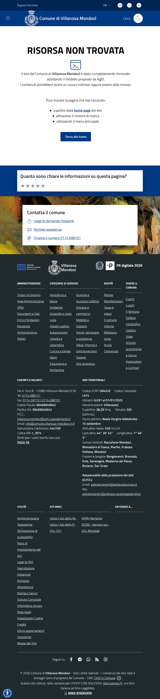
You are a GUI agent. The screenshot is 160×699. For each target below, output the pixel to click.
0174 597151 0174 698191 (41, 400)
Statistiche (24, 637)
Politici (21, 338)
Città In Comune (104, 678)
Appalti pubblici (59, 326)
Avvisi (108, 345)
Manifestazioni (113, 301)
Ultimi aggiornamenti (30, 630)
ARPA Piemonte (92, 518)
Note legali (24, 612)
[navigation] (7, 18)
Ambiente (56, 307)
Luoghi (130, 305)
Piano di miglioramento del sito (29, 549)
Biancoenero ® (112, 683)
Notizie (108, 295)
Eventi (130, 299)
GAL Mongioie (91, 530)
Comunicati (111, 351)
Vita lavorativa (85, 363)
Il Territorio (132, 311)
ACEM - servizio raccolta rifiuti (101, 524)
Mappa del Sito (26, 643)
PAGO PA (23, 442)
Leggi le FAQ (25, 562)
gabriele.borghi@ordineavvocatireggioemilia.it (111, 494)
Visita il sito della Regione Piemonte (73, 518)
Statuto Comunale (29, 599)
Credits (21, 624)
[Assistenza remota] (119, 678)
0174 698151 (31, 395)
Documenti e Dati (28, 313)
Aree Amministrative (30, 301)
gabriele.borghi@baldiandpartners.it (114, 484)
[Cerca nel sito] (138, 18)
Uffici (20, 307)
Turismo (81, 357)
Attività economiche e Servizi (133, 349)
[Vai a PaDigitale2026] (119, 265)
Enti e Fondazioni (28, 320)
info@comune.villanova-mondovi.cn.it (50, 423)
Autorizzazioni (59, 332)
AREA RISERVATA (80, 693)
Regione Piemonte (27, 5)
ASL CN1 (55, 530)
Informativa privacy (29, 605)
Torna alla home (75, 136)
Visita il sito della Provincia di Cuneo (73, 524)
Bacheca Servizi (27, 593)
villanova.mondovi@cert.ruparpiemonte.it (44, 419)
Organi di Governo (28, 295)
